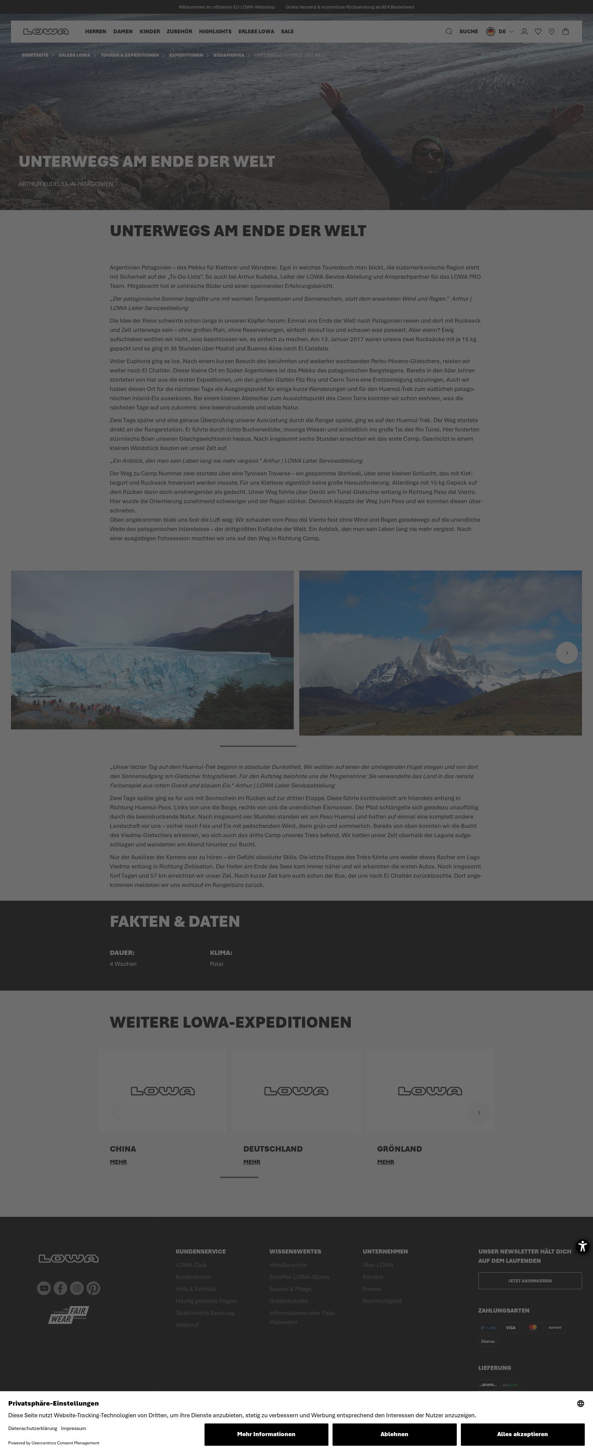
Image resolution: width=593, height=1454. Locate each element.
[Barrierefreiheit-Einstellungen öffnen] (583, 1246)
